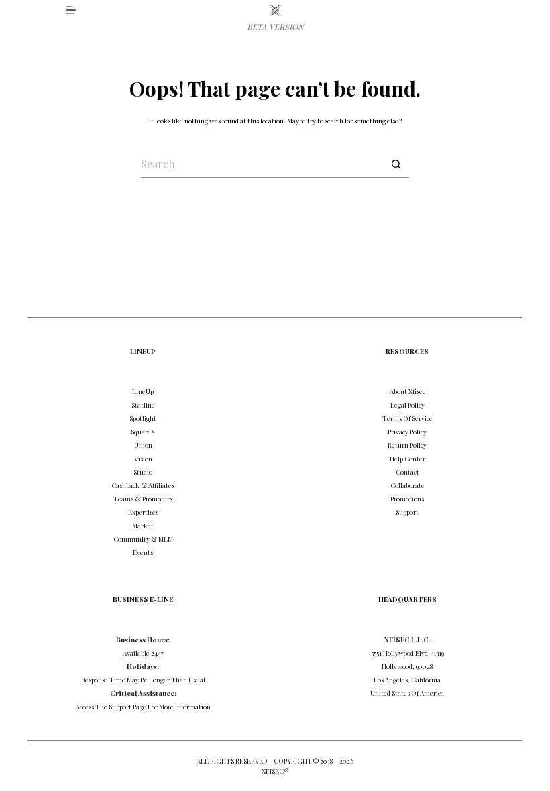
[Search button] (395, 164)
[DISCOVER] (71, 10)
